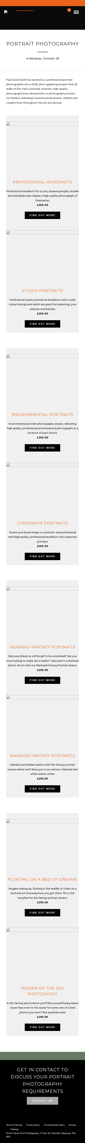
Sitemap (14, 1129)
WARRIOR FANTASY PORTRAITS (42, 756)
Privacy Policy (33, 1125)
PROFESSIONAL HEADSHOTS (42, 182)
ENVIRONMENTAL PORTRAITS (42, 414)
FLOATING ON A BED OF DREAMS (42, 879)
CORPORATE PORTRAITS (42, 523)
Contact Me (42, 1101)
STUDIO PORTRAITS (42, 290)
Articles (72, 1125)
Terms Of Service (14, 1125)
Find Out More (42, 215)
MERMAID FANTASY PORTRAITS (42, 647)
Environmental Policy (54, 1125)
